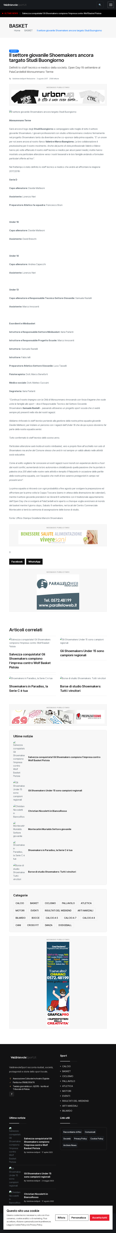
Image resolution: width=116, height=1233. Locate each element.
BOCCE (35, 917)
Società (66, 1138)
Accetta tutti (99, 1217)
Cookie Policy (96, 1138)
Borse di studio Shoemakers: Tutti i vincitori (52, 871)
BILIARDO (20, 917)
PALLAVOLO (68, 903)
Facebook (16, 561)
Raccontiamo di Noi (72, 1132)
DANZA (48, 925)
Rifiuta (61, 1217)
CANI (18, 925)
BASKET (28, 30)
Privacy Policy (80, 1138)
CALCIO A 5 (52, 917)
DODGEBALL (65, 925)
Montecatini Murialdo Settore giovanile (49, 829)
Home (17, 30)
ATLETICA (86, 903)
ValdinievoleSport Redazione (23, 78)
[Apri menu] (111, 5)
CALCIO (20, 903)
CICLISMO (50, 903)
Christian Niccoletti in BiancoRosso (47, 811)
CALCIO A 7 (70, 917)
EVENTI (35, 910)
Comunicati (90, 1132)
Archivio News (70, 1145)
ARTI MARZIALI (85, 910)
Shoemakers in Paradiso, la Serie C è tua (50, 850)
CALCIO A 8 (89, 917)
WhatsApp (34, 561)
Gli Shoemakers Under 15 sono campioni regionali (55, 790)
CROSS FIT (33, 925)
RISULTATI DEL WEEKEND (58, 910)
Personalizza (78, 1217)
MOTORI (20, 910)
